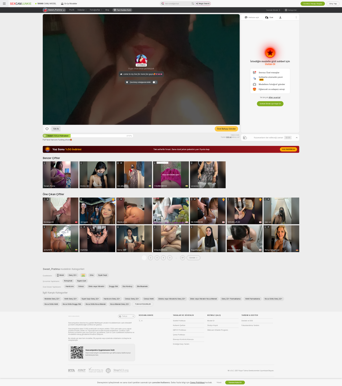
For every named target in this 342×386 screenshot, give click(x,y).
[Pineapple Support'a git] (108, 370)
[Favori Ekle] (47, 128)
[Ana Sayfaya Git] (21, 3)
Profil (71, 10)
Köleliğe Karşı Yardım (181, 344)
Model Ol (210, 321)
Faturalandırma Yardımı (250, 325)
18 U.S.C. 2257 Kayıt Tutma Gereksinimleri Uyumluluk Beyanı (251, 371)
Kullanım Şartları (179, 325)
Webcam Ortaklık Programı (217, 330)
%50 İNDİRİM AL (288, 149)
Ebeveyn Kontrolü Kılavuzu (183, 339)
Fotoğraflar (96, 10)
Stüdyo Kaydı (212, 325)
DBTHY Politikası (179, 330)
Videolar (82, 10)
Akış (107, 10)
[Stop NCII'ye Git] (121, 370)
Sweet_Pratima (51, 269)
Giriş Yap (333, 4)
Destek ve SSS (247, 321)
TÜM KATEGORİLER (143, 304)
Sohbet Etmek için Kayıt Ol (270, 104)
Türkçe (124, 316)
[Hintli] (83, 275)
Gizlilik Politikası (179, 321)
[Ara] (193, 3)
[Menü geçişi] (4, 3)
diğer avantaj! (274, 97)
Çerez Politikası (179, 335)
